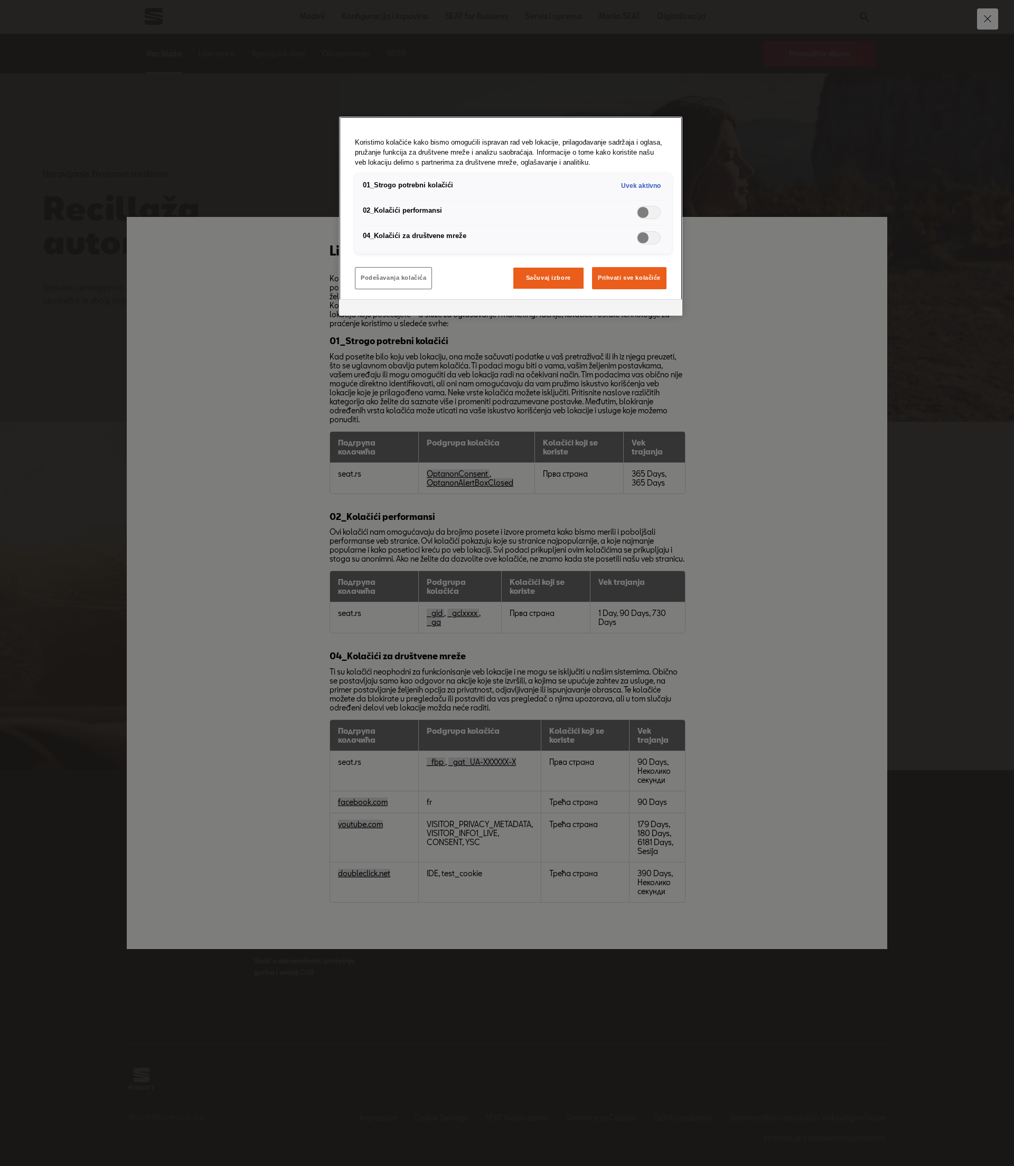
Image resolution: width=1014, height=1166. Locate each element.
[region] (510, 216)
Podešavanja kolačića (393, 277)
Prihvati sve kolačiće (629, 277)
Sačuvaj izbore (548, 277)
